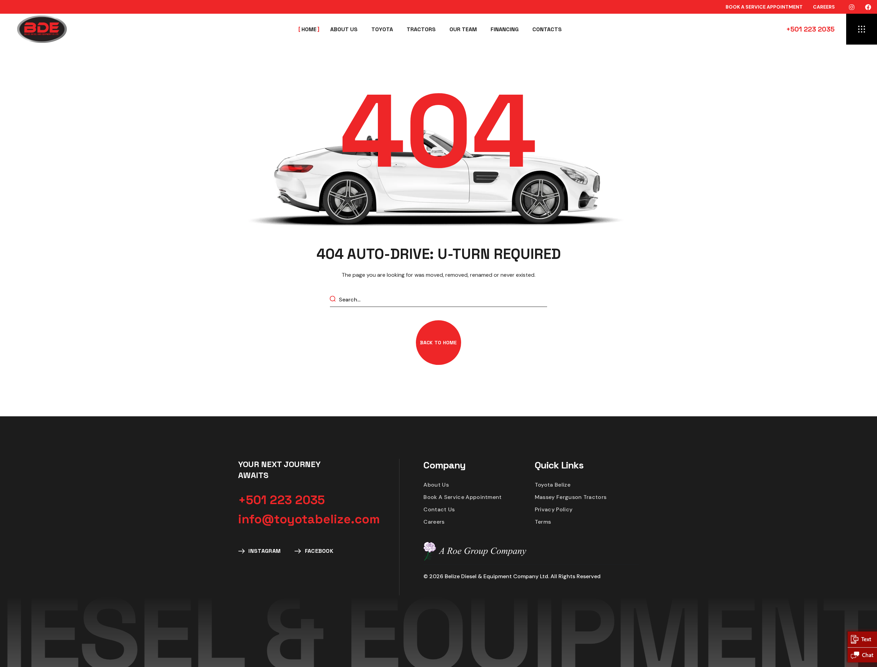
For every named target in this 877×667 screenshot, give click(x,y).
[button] (764, 7)
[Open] (861, 29)
